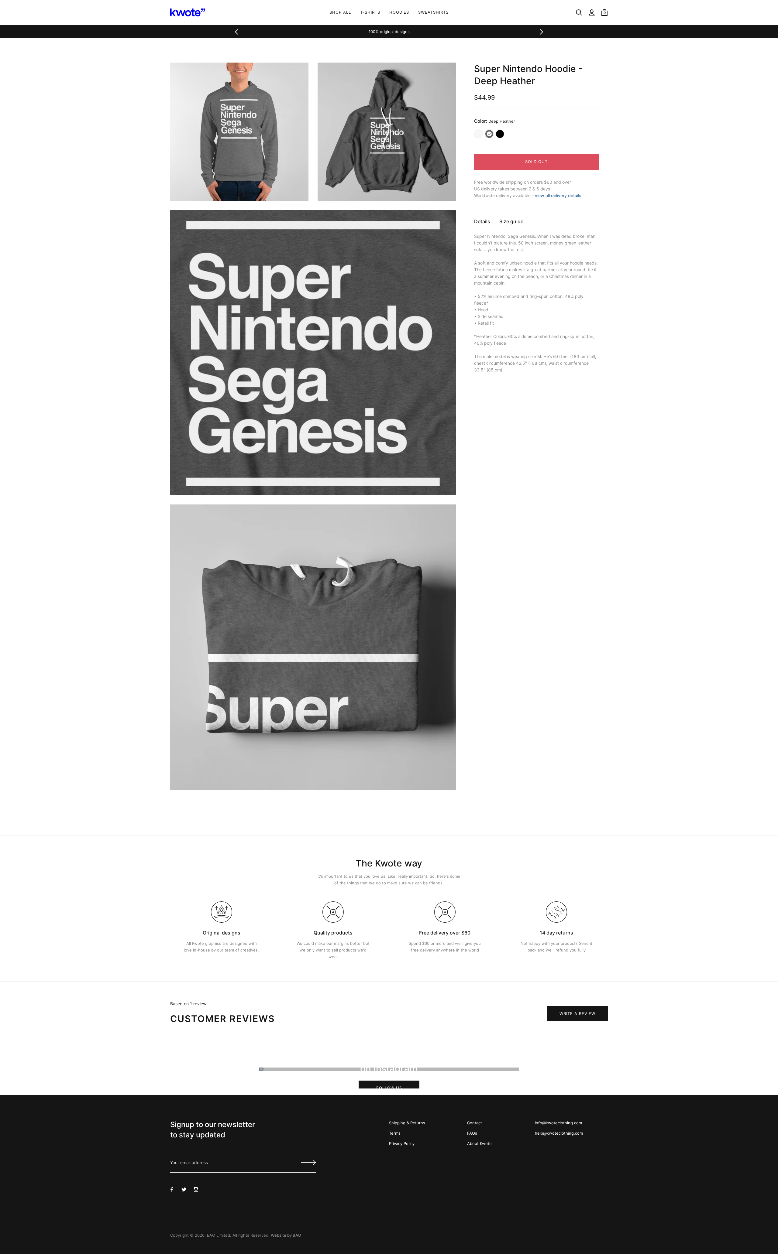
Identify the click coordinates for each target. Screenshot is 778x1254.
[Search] (579, 12)
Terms (395, 1133)
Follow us (389, 1086)
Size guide (511, 221)
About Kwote (479, 1143)
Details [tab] (482, 221)
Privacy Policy (402, 1143)
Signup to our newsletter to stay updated (212, 1129)
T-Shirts (370, 12)
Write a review (577, 1013)
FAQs (472, 1133)
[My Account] (591, 12)
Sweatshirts (433, 12)
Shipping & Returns (407, 1122)
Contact (474, 1122)
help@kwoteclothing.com (559, 1133)
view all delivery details (558, 195)
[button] (236, 32)
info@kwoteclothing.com (558, 1122)
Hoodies (399, 12)
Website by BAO (286, 1235)
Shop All (340, 12)
